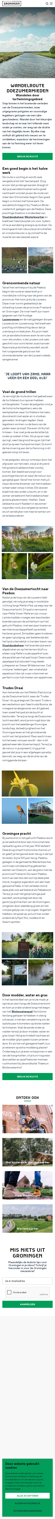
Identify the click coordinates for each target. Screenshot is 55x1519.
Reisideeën (10, 1398)
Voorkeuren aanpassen (27, 1511)
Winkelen (7, 1377)
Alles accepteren (27, 1496)
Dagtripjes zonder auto (14, 1413)
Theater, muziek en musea (15, 1391)
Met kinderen (9, 1387)
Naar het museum (11, 1422)
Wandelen (7, 1368)
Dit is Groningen (15, 1327)
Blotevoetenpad (22, 1011)
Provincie (7, 1342)
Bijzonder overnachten (14, 1382)
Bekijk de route (27, 156)
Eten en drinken (10, 1372)
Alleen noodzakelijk (27, 1503)
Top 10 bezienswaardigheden (17, 1332)
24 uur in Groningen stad (14, 1408)
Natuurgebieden (10, 1351)
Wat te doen (11, 1358)
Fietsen (6, 1363)
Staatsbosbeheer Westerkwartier (23, 217)
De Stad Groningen (12, 1337)
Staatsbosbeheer (13, 645)
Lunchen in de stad (12, 1417)
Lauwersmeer (11, 319)
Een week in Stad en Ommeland (18, 1403)
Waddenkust (9, 1346)
